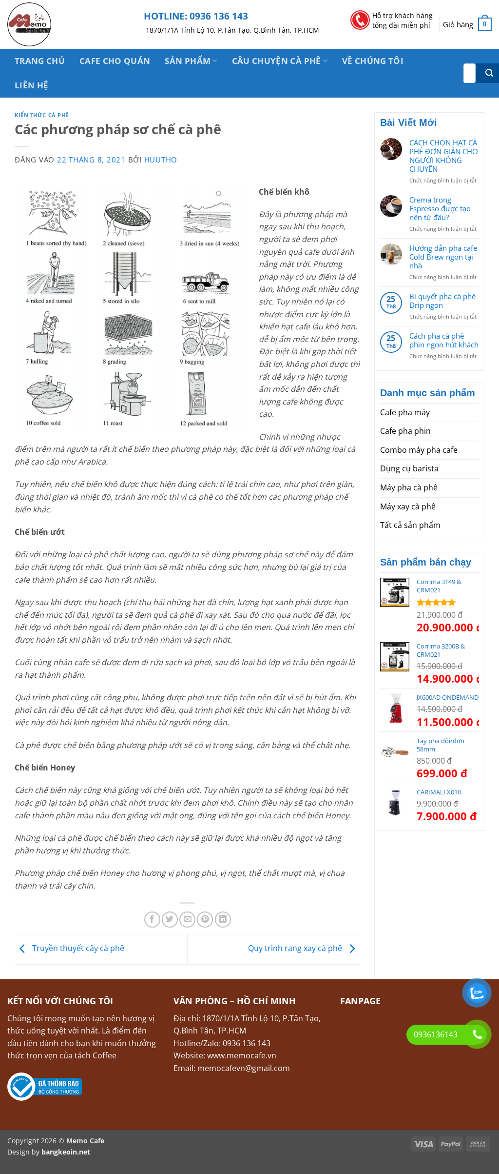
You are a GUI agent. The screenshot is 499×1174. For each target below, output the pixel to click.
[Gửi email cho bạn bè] (187, 919)
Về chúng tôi (372, 60)
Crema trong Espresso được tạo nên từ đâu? (440, 208)
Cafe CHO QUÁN (114, 60)
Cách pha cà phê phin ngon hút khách (444, 340)
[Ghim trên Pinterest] (205, 919)
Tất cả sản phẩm (410, 525)
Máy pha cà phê (409, 487)
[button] (467, 24)
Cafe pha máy (405, 412)
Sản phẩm (188, 60)
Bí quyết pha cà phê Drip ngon (442, 300)
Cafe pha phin (405, 430)
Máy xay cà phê (408, 506)
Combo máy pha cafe (419, 450)
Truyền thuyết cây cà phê (77, 948)
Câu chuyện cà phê (276, 60)
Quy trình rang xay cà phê (296, 948)
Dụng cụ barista (409, 468)
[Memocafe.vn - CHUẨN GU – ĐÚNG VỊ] (68, 24)
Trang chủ (40, 60)
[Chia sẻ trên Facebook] (152, 919)
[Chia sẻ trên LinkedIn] (223, 919)
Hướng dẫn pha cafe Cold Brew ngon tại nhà (443, 256)
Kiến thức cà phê (42, 115)
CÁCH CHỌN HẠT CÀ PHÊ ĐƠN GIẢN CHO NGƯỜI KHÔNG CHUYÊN (443, 155)
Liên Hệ (31, 85)
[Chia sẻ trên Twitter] (170, 919)
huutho (161, 159)
